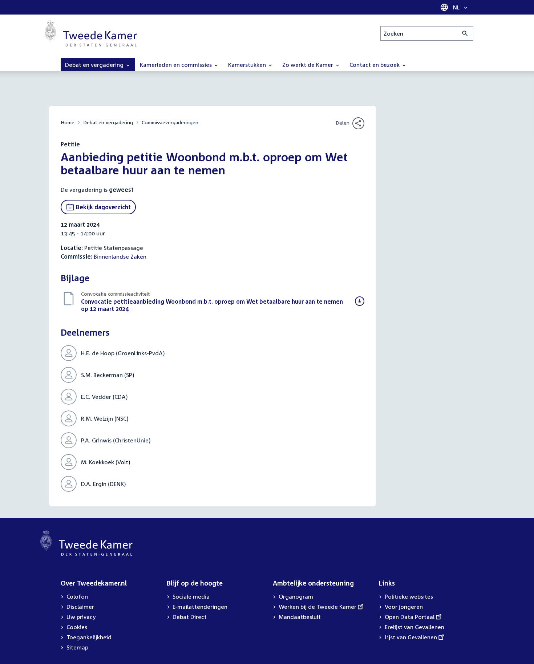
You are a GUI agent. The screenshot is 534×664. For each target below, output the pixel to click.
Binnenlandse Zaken (120, 256)
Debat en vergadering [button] (95, 64)
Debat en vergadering (108, 122)
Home (67, 122)
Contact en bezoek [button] (375, 64)
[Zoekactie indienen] (465, 33)
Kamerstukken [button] (247, 64)
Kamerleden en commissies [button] (176, 64)
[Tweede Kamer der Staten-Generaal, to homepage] (91, 33)
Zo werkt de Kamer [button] (308, 64)
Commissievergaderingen (170, 122)
